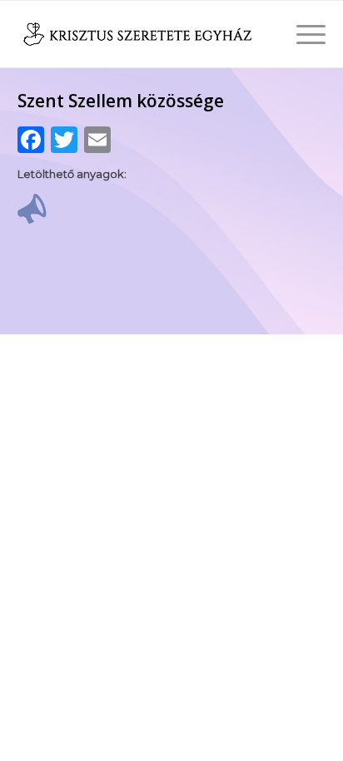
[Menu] (303, 34)
